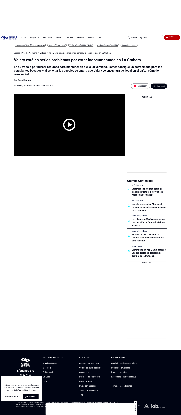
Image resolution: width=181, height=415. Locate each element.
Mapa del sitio (85, 381)
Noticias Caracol (50, 363)
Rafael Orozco (137, 185)
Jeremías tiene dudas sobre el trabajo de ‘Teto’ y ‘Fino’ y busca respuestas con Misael (147, 191)
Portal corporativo (119, 372)
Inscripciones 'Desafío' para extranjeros (30, 45)
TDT (81, 395)
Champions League (129, 45)
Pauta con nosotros (87, 386)
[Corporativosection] (137, 358)
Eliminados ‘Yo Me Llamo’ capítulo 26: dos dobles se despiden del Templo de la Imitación (149, 252)
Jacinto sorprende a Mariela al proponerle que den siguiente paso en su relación (149, 207)
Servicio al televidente (88, 390)
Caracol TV (19, 53)
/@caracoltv (142, 86)
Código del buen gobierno (90, 368)
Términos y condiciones (121, 386)
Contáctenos (84, 372)
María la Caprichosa (139, 216)
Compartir (161, 86)
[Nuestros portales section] (64, 358)
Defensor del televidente (89, 377)
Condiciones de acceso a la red (124, 363)
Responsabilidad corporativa (123, 377)
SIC (112, 381)
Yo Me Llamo (137, 246)
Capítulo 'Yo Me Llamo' (57, 45)
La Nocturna (31, 53)
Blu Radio (47, 368)
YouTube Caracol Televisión (107, 45)
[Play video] (69, 125)
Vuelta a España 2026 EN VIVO (81, 45)
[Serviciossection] (100, 358)
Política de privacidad (120, 368)
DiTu (45, 381)
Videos (43, 53)
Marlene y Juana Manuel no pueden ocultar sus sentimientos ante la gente (148, 237)
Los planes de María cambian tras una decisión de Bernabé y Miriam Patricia (148, 222)
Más (100, 37)
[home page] (9, 37)
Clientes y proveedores (89, 363)
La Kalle (46, 377)
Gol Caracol (48, 372)
